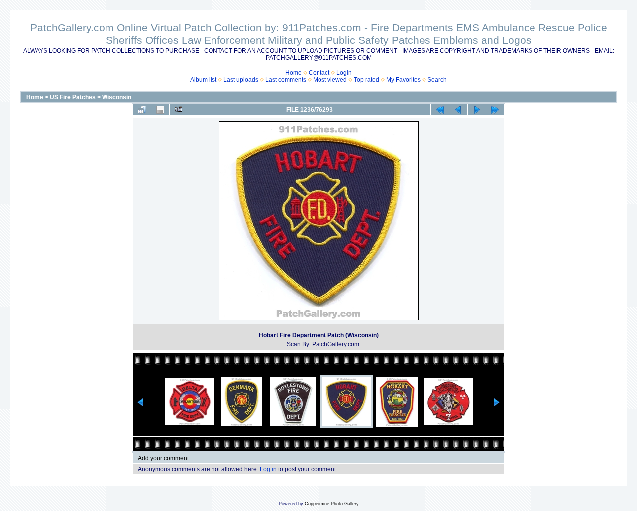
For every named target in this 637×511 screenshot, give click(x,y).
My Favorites (403, 79)
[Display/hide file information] (160, 109)
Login (344, 72)
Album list (203, 79)
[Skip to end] (495, 109)
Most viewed (330, 79)
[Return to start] (440, 109)
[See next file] (477, 109)
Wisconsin (116, 97)
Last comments (285, 79)
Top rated (366, 79)
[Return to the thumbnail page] (142, 109)
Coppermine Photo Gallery (332, 503)
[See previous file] (458, 109)
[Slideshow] (179, 109)
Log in (268, 469)
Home (293, 72)
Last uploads (240, 79)
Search (437, 79)
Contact (319, 72)
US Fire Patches (73, 97)
